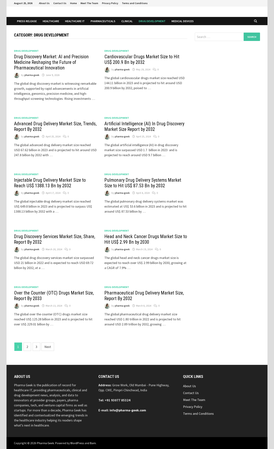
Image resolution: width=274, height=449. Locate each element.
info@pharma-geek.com (128, 410)
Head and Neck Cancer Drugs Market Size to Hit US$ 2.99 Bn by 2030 (145, 239)
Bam (93, 443)
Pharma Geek (45, 443)
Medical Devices (182, 21)
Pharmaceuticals (103, 21)
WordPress (77, 443)
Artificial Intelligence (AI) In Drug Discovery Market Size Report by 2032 (144, 126)
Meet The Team (89, 3)
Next (47, 347)
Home (73, 3)
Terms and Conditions (135, 3)
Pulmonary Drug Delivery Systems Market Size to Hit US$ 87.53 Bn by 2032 (142, 182)
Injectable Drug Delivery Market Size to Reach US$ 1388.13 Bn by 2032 (50, 182)
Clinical (127, 21)
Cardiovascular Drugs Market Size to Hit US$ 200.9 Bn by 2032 (141, 59)
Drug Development (152, 21)
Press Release (27, 21)
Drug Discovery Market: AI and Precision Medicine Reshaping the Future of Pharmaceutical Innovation (51, 62)
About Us (44, 3)
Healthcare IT (75, 21)
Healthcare (51, 21)
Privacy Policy (110, 3)
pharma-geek (31, 75)
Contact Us (59, 3)
